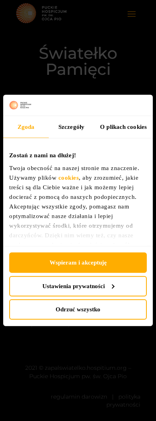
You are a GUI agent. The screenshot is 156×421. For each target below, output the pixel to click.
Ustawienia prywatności (73, 286)
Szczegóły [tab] (71, 127)
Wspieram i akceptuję (78, 262)
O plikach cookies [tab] (123, 127)
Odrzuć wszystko (78, 309)
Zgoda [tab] (26, 127)
